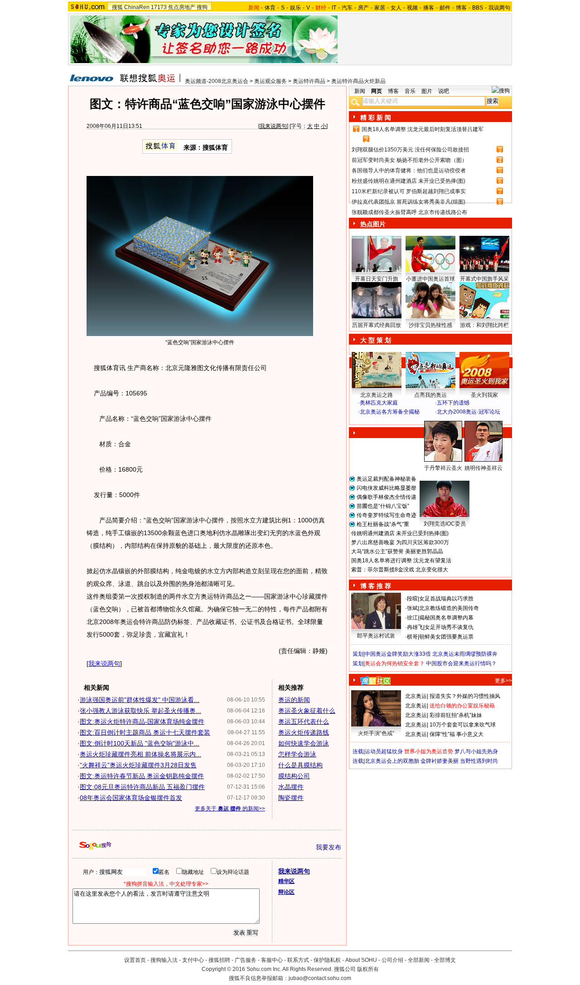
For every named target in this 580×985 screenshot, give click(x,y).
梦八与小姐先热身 (476, 751)
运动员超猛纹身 (384, 751)
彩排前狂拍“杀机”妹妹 (456, 715)
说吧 (443, 91)
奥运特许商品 (309, 81)
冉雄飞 (415, 627)
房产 (363, 8)
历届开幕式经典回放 (376, 325)
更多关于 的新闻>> (230, 808)
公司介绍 (392, 960)
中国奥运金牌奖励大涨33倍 (398, 654)
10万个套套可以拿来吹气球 (463, 725)
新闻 (359, 91)
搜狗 (202, 7)
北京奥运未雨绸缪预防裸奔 (465, 654)
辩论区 (286, 892)
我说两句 (499, 8)
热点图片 (373, 224)
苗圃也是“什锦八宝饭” (383, 506)
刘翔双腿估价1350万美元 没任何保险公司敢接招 (410, 149)
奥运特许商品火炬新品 (358, 81)
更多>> (503, 681)
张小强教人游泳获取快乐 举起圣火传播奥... (140, 710)
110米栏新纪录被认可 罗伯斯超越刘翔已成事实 (409, 191)
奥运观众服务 (270, 81)
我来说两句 (273, 126)
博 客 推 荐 (375, 586)
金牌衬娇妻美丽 (439, 761)
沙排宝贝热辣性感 (430, 325)
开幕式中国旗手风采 (484, 279)
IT (334, 8)
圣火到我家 (484, 395)
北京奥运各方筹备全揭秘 (390, 412)
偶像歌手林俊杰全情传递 (386, 497)
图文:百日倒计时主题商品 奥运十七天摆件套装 (145, 732)
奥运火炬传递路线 (303, 732)
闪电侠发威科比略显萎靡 (386, 488)
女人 (396, 8)
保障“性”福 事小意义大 (456, 734)
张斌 (412, 608)
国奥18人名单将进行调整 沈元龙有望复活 (401, 560)
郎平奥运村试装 (376, 636)
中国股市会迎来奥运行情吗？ (461, 663)
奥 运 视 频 (376, 420)
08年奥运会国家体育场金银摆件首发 (131, 797)
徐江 (412, 617)
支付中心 (193, 960)
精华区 (286, 881)
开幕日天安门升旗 (376, 279)
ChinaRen (137, 7)
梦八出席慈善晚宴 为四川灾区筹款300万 (400, 542)
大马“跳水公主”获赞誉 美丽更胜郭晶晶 (397, 551)
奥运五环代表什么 (303, 721)
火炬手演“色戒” (376, 733)
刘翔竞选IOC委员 (445, 524)
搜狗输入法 (164, 960)
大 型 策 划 (375, 340)
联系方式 (298, 960)
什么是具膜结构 (300, 765)
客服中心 (272, 960)
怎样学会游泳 (297, 754)
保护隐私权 (327, 960)
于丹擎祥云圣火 (443, 468)
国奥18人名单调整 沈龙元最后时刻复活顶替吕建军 (422, 129)
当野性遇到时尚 (479, 761)
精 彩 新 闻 (375, 117)
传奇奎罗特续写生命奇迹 (386, 515)
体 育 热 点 (435, 476)
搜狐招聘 (219, 960)
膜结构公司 (294, 776)
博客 (461, 8)
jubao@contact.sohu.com (320, 978)
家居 (379, 8)
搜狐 (117, 7)
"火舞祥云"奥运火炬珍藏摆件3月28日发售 (138, 765)
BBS (477, 8)
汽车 (347, 8)
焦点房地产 (181, 7)
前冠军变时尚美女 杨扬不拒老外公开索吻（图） (409, 160)
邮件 (445, 8)
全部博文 (445, 960)
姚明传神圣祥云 (483, 468)
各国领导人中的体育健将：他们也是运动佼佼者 (409, 170)
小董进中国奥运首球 (430, 279)
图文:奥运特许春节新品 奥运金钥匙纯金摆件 (142, 776)
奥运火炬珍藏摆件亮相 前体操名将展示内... (140, 754)
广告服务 (245, 960)
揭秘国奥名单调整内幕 (446, 617)
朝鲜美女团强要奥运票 (446, 637)
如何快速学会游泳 (303, 743)
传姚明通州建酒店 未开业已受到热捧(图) (400, 533)
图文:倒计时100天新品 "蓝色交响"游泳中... (139, 743)
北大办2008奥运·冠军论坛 (468, 412)
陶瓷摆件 (291, 797)
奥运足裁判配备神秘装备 (386, 479)
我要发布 (328, 847)
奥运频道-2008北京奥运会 (216, 81)
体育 (270, 8)
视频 (412, 8)
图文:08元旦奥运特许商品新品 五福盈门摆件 (142, 786)
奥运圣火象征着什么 (306, 710)
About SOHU (361, 960)
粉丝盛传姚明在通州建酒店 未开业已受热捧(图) (408, 181)
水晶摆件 (291, 786)
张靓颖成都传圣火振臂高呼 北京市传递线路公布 (409, 212)
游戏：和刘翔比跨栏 (484, 325)
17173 (159, 7)
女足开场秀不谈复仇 (449, 627)
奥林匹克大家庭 (379, 403)
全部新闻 (419, 960)
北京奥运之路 (376, 395)
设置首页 (135, 960)
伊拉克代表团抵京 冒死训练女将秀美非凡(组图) (408, 202)
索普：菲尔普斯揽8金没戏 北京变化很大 (399, 569)
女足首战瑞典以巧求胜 (446, 598)
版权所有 (368, 969)
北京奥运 (416, 696)
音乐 (410, 91)
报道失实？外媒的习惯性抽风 (465, 696)
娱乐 (295, 8)
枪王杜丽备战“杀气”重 (383, 524)
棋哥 (412, 637)
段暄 (412, 598)
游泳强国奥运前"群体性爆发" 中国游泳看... (139, 699)
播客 (428, 8)
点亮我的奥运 (430, 395)
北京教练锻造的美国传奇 (449, 608)
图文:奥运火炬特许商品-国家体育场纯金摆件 (142, 721)
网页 (376, 91)
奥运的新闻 (294, 699)
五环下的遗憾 (453, 403)
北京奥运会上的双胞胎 (392, 761)
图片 (426, 91)
